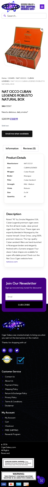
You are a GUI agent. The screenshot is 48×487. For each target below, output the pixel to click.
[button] (42, 7)
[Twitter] (17, 350)
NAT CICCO (21, 78)
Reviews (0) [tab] (29, 148)
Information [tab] (12, 148)
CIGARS (11, 78)
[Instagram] (10, 350)
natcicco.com (12, 262)
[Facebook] (4, 350)
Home (4, 78)
